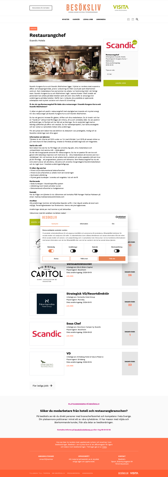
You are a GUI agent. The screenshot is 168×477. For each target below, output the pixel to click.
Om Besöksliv (58, 473)
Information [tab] (84, 224)
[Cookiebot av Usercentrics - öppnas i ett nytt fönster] (117, 217)
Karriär (76, 19)
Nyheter (65, 19)
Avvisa (56, 258)
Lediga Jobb (88, 19)
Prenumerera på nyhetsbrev (41, 8)
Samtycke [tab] (55, 224)
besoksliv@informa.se (84, 430)
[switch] (73, 250)
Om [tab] (113, 224)
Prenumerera (73, 473)
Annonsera (101, 19)
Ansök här (36, 222)
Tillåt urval (84, 258)
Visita (104, 447)
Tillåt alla (112, 258)
